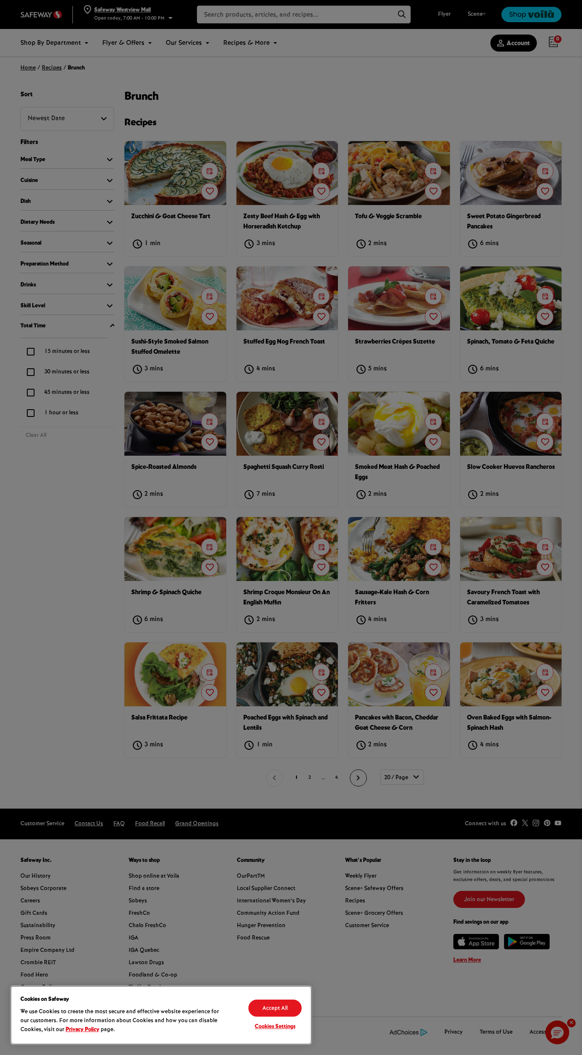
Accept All (275, 1009)
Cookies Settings (275, 1027)
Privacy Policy (82, 1030)
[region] (161, 1015)
